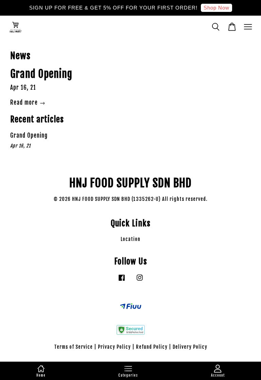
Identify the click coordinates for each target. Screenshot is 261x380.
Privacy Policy (114, 347)
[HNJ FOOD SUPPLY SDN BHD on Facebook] (121, 280)
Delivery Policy (190, 347)
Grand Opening (41, 74)
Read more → (28, 102)
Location (130, 239)
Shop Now (216, 8)
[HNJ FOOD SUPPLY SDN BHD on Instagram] (139, 280)
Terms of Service (73, 347)
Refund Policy (152, 347)
